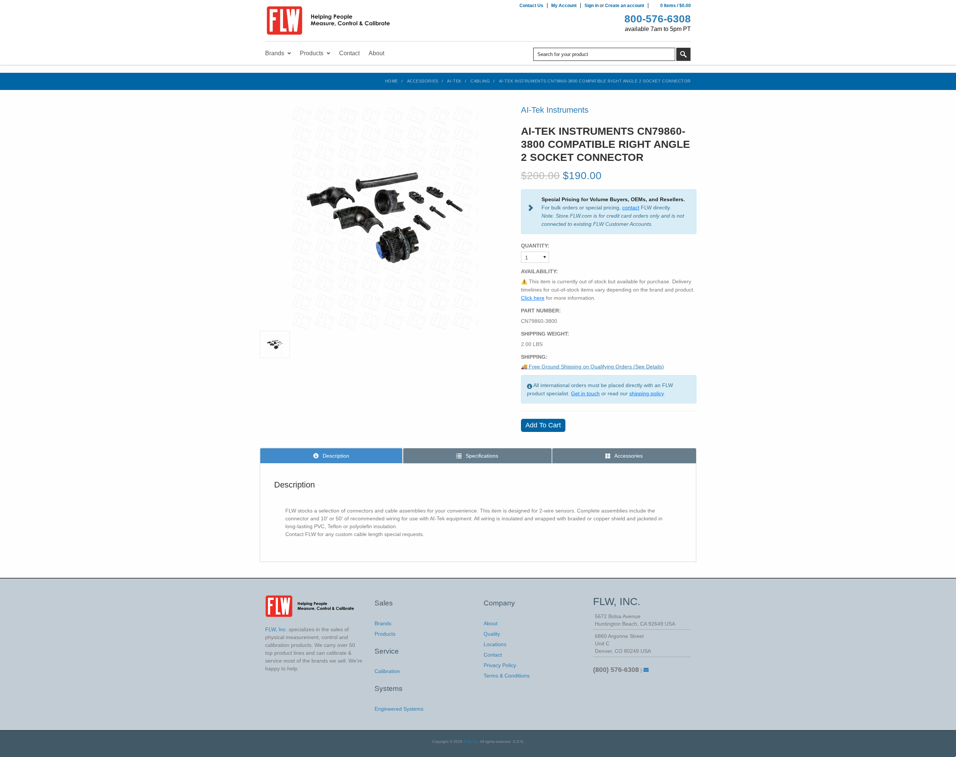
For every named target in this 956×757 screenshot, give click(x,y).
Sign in (591, 5)
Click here (532, 298)
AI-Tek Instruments (555, 110)
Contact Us (531, 5)
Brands (383, 623)
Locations (495, 644)
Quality (492, 634)
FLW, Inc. (471, 741)
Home (391, 81)
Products (385, 634)
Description (335, 456)
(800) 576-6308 (616, 669)
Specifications (481, 456)
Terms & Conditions (507, 676)
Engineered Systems (399, 709)
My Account (564, 5)
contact (630, 208)
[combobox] (604, 54)
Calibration (387, 671)
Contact (493, 655)
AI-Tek (454, 81)
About (490, 623)
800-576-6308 (657, 19)
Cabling (480, 81)
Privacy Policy (500, 665)
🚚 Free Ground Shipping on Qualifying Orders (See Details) (592, 367)
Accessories (422, 81)
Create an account (624, 5)
